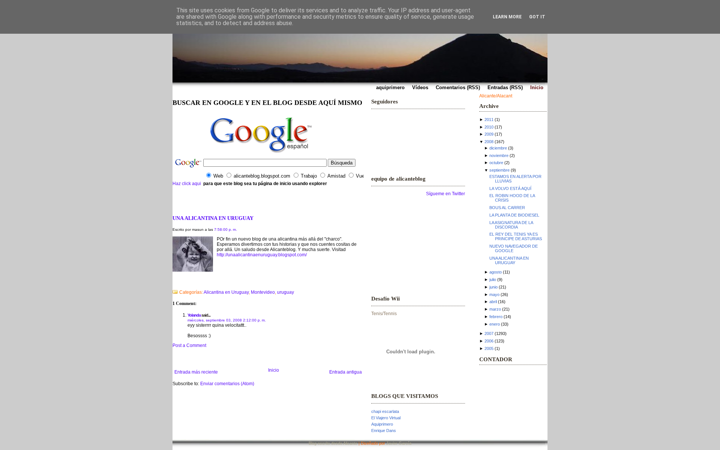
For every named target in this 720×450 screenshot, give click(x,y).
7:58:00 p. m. (225, 229)
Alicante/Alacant (495, 96)
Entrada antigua (345, 372)
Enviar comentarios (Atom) (227, 383)
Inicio (273, 370)
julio (492, 279)
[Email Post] (173, 282)
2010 (489, 127)
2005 (489, 348)
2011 (489, 119)
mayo (494, 294)
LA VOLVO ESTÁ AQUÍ (510, 188)
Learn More (507, 16)
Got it (537, 16)
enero (494, 324)
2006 (489, 341)
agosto (495, 272)
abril (493, 301)
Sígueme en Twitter (445, 193)
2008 (489, 141)
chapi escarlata (385, 411)
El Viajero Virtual (385, 418)
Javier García (398, 443)
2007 (489, 333)
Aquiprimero (382, 424)
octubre (496, 162)
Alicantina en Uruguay (226, 292)
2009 (489, 134)
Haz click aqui (186, 183)
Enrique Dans (383, 430)
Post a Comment (189, 345)
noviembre (498, 155)
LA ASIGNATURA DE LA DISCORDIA (511, 224)
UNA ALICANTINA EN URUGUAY (213, 218)
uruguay (285, 292)
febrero (495, 316)
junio (493, 287)
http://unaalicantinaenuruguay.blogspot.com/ (262, 254)
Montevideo (263, 292)
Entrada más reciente (196, 372)
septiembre (499, 170)
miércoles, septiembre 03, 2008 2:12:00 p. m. (227, 320)
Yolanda (194, 315)
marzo (495, 309)
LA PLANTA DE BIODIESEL (514, 215)
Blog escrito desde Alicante (333, 443)
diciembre (498, 148)
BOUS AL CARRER (507, 207)
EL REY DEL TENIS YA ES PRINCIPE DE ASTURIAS (515, 236)
